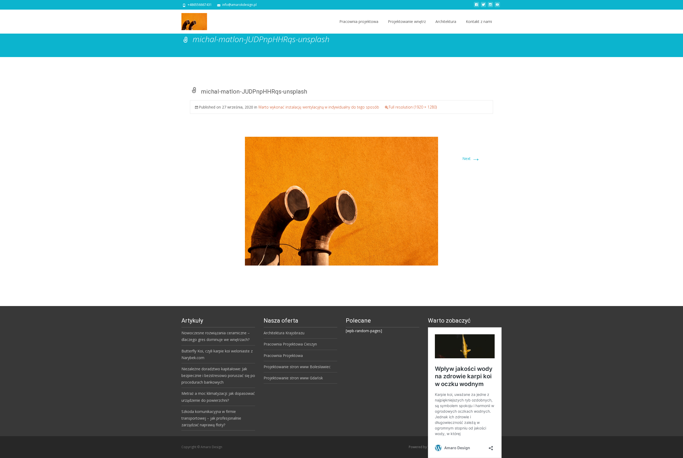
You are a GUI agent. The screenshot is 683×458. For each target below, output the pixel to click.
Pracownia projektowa (358, 21)
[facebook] (476, 6)
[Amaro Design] (190, 20)
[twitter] (483, 6)
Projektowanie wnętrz (407, 21)
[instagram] (490, 6)
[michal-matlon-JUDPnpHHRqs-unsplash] (341, 200)
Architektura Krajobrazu (284, 332)
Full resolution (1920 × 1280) (413, 107)
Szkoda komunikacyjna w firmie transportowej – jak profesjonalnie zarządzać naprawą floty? (211, 418)
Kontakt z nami (479, 21)
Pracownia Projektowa (283, 355)
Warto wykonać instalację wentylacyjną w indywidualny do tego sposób (318, 107)
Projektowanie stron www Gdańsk (293, 377)
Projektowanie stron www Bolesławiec (297, 366)
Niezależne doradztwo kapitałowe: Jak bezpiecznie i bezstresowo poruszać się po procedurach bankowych (218, 375)
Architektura (445, 21)
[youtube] (497, 6)
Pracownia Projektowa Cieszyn (290, 344)
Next (471, 158)
